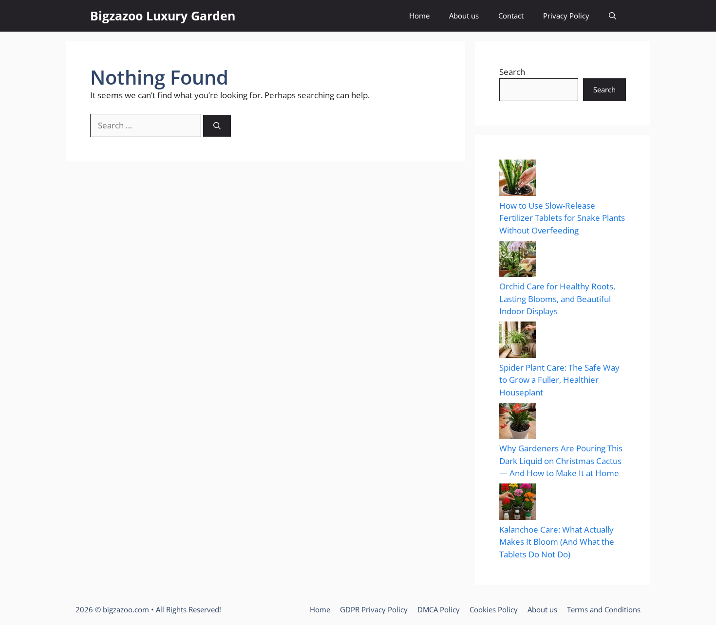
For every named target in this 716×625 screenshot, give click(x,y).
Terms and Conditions (604, 609)
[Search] (217, 126)
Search (512, 71)
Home (419, 15)
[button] (612, 16)
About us (464, 15)
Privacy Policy (566, 15)
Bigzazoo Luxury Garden (162, 15)
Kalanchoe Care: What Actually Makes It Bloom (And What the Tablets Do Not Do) (556, 542)
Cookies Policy (494, 609)
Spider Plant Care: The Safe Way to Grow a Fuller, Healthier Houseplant (559, 380)
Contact (511, 15)
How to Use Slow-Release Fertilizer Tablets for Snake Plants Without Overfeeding (562, 218)
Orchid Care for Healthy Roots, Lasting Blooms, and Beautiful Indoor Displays (557, 299)
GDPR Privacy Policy (374, 609)
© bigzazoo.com (122, 609)
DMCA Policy (438, 609)
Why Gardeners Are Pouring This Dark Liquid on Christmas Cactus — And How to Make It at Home (560, 461)
